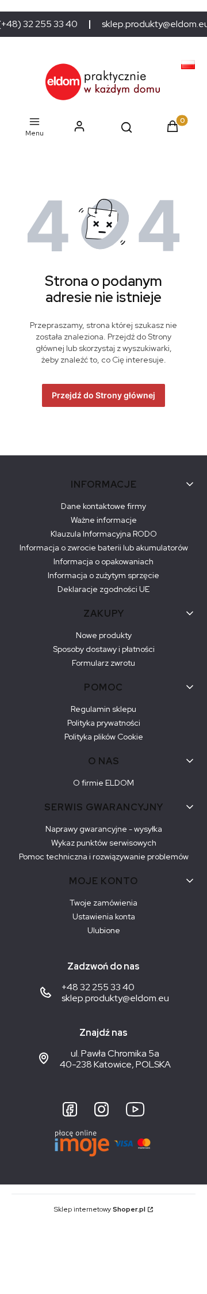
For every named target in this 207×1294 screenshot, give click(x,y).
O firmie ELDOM (103, 783)
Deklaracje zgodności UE (103, 589)
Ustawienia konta (103, 916)
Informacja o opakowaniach (103, 561)
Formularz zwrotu (103, 663)
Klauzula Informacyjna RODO (104, 534)
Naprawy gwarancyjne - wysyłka (103, 829)
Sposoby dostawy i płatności (104, 649)
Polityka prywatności (103, 723)
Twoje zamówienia (103, 902)
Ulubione (103, 930)
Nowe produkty (104, 635)
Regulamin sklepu (103, 709)
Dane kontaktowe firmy (103, 506)
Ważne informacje (104, 520)
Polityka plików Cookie (103, 736)
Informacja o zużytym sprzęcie (103, 575)
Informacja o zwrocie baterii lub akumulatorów (104, 547)
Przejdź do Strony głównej (103, 395)
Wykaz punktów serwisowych (103, 842)
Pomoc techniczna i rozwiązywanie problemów (104, 856)
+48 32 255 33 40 (98, 987)
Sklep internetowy (99, 1209)
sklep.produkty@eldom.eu (115, 998)
